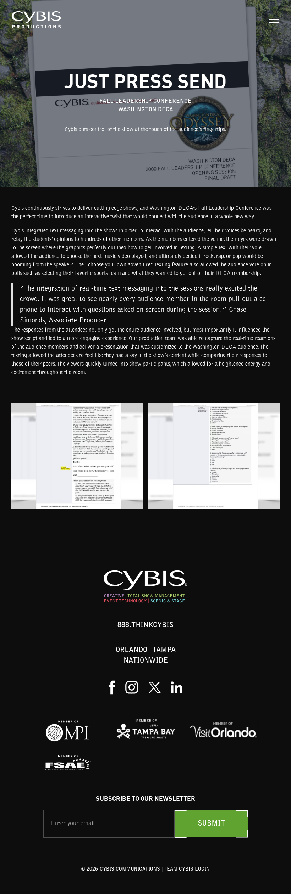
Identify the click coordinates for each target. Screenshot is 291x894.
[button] (272, 19)
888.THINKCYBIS (145, 625)
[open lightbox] (77, 456)
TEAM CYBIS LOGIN (187, 869)
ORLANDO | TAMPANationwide (146, 655)
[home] (36, 19)
